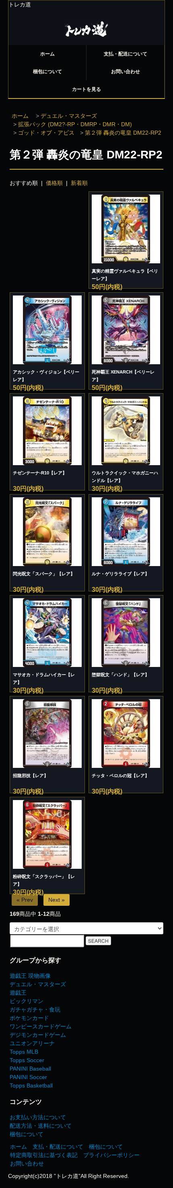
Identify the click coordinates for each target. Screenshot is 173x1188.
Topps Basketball (31, 1085)
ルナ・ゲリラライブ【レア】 (120, 573)
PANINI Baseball (30, 1068)
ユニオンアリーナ (32, 1043)
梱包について (47, 71)
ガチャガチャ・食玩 (35, 1009)
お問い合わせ (125, 71)
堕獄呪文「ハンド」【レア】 (120, 674)
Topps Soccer (27, 1060)
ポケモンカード (29, 1018)
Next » (56, 900)
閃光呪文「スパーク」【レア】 (44, 573)
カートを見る (86, 89)
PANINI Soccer (28, 1077)
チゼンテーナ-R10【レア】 (40, 472)
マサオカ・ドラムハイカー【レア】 (44, 678)
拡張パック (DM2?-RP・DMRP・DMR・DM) (75, 124)
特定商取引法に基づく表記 (44, 1155)
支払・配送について (125, 54)
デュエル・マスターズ (69, 116)
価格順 (54, 183)
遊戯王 (18, 992)
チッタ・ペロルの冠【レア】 (120, 775)
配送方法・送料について (41, 1125)
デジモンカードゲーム (38, 1035)
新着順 (79, 183)
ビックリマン (26, 1001)
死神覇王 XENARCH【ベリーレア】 (123, 375)
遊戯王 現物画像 (30, 976)
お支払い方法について (38, 1117)
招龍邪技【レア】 (30, 775)
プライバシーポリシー (111, 1155)
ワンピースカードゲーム (41, 1026)
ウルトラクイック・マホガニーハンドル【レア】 (125, 476)
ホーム (47, 54)
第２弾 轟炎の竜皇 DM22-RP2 (123, 132)
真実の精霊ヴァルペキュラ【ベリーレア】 (125, 275)
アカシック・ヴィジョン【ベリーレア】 (46, 375)
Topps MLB (24, 1051)
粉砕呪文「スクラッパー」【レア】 (44, 880)
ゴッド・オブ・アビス (46, 132)
